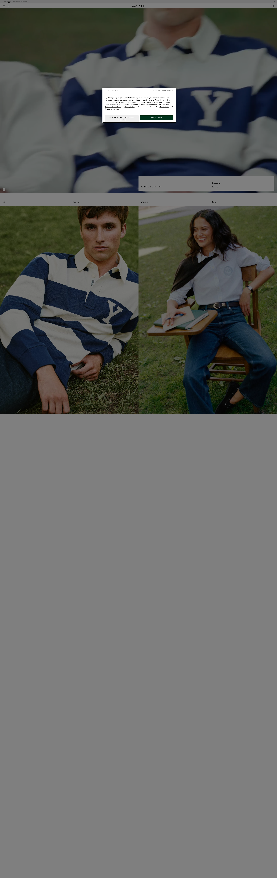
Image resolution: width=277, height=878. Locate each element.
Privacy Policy (130, 107)
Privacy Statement (112, 109)
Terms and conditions (113, 107)
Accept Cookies (157, 118)
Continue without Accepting (163, 90)
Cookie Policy (164, 107)
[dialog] (139, 105)
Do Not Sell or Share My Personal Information (121, 119)
